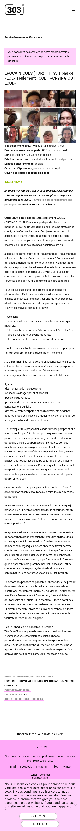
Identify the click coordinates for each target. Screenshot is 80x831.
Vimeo (67, 766)
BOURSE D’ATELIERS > (17, 690)
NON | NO (40, 823)
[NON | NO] (75, 805)
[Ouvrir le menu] (73, 9)
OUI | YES (38, 816)
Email (12, 766)
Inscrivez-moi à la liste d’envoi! (40, 734)
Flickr (56, 766)
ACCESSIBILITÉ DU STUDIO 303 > (24, 699)
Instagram (42, 766)
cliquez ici (12, 60)
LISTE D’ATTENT (14, 694)
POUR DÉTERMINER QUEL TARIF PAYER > (28, 676)
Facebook (26, 766)
